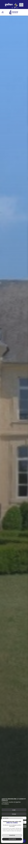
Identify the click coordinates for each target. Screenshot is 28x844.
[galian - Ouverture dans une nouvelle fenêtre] (9, 4)
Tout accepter (12, 839)
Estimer (14, 814)
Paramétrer (12, 835)
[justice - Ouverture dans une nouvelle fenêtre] (21, 5)
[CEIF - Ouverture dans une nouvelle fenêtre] (16, 5)
